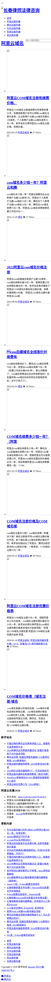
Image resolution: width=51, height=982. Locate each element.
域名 (20, 217)
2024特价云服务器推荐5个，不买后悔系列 (28, 771)
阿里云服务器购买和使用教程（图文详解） (28, 774)
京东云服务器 (13, 28)
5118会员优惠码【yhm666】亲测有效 (25, 908)
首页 (9, 18)
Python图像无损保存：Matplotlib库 (24, 894)
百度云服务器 (13, 32)
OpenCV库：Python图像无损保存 (23, 884)
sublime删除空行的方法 (18, 836)
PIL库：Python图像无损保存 (21, 935)
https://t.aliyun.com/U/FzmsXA (32, 797)
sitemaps (31, 967)
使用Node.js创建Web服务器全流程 (24, 911)
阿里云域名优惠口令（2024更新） (24, 784)
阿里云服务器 (13, 21)
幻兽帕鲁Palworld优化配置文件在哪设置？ (28, 898)
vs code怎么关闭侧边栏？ (19, 840)
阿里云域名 (12, 43)
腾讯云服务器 (13, 25)
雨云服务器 (12, 35)
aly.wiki (19, 814)
